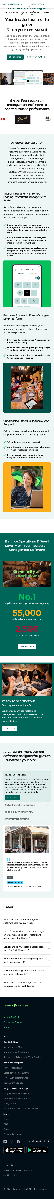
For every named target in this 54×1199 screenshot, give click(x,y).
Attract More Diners (13, 1047)
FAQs (6, 1124)
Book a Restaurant (13, 1134)
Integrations (9, 1103)
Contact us (9, 729)
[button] (15, 57)
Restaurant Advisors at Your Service (22, 1057)
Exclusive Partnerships (15, 1098)
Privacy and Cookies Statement (18, 1170)
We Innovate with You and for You (21, 1108)
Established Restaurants (16, 1073)
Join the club (27, 646)
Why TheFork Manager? (16, 1093)
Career (6, 1129)
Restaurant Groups (13, 1083)
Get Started (37, 4)
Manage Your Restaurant (16, 1052)
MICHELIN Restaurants (15, 1078)
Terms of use (9, 1165)
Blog (5, 1119)
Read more (12, 798)
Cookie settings (10, 1175)
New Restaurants (12, 1068)
